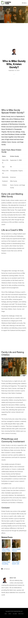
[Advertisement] (14, 38)
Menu (25, 3)
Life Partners (6, 569)
